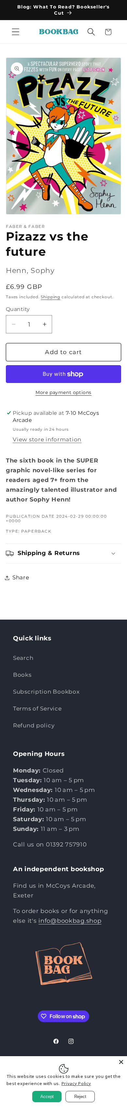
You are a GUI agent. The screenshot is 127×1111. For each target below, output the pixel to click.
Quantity (18, 309)
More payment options (63, 392)
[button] (15, 32)
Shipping (50, 296)
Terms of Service (37, 708)
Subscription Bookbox (46, 691)
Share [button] (20, 577)
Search (23, 658)
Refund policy (33, 725)
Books (22, 675)
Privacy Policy (76, 1083)
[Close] (121, 1062)
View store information (47, 439)
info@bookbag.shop (69, 920)
